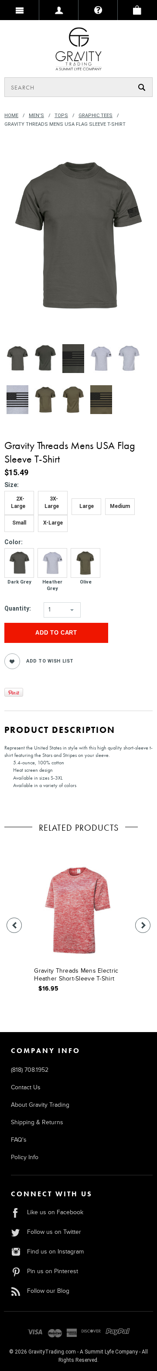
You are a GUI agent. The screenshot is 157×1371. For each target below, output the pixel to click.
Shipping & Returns (37, 1122)
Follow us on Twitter (54, 1232)
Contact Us (26, 1087)
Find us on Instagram (55, 1251)
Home (11, 115)
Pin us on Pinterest (52, 1271)
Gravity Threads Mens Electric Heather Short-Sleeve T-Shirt (76, 974)
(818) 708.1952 (29, 1070)
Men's (36, 115)
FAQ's (19, 1139)
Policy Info (24, 1157)
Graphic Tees (95, 115)
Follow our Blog (48, 1291)
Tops (61, 115)
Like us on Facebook (55, 1212)
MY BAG (137, 10)
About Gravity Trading (40, 1105)
